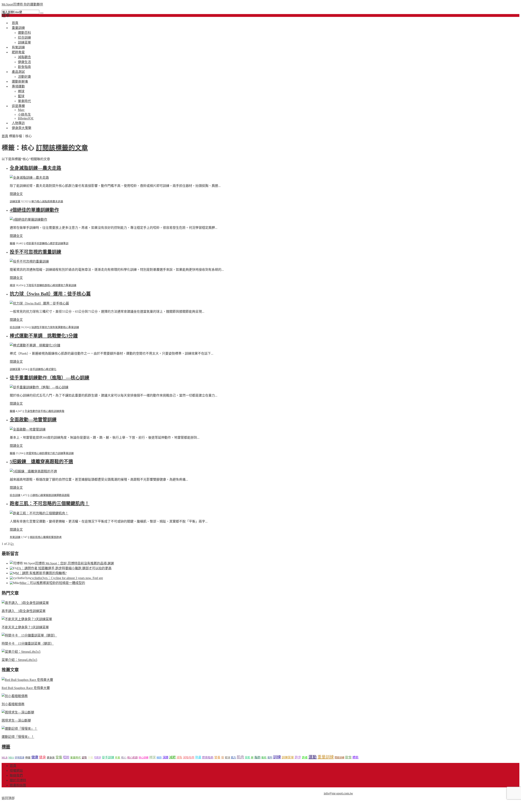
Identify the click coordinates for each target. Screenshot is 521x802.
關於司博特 (18, 780)
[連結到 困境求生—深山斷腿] (18, 712)
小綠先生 (24, 114)
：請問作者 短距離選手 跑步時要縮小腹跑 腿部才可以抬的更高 (64, 568)
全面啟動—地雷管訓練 (33, 419)
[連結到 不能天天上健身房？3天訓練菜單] (27, 619)
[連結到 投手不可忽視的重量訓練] (29, 261)
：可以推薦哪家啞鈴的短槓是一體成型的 (52, 583)
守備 (90, 757)
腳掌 (43, 495)
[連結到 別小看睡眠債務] (15, 696)
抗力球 (49, 327)
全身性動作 (31, 411)
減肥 (172, 757)
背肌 (247, 757)
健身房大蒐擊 (21, 128)
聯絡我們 (16, 775)
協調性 (35, 327)
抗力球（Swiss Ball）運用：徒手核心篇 (50, 293)
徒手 (40, 411)
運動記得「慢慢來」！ (18, 736)
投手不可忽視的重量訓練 (35, 251)
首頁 (5, 136)
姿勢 (84, 757)
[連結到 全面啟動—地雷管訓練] (28, 429)
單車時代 (75, 757)
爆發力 (62, 285)
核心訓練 (143, 757)
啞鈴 (28, 243)
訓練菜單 (15, 201)
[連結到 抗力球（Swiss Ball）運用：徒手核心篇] (39, 303)
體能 (355, 757)
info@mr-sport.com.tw (338, 793)
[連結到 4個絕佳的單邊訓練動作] (28, 219)
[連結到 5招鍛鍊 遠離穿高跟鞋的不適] (33, 471)
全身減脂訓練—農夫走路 (35, 168)
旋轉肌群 (42, 285)
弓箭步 (97, 757)
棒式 (48, 369)
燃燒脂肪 (207, 757)
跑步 (298, 757)
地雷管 (30, 453)
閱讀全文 (16, 194)
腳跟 (48, 495)
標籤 (6, 746)
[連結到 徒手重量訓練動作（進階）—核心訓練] (39, 387)
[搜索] (41, 13)
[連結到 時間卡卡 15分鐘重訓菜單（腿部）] (29, 635)
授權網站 (16, 770)
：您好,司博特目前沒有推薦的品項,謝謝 (74, 563)
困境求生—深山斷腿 (16, 720)
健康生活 (24, 62)
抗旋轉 (41, 243)
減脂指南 (188, 757)
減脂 (44, 201)
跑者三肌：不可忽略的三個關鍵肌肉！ (49, 503)
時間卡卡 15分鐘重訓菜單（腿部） (28, 643)
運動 (59, 495)
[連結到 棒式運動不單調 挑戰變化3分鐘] (35, 345)
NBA (11, 757)
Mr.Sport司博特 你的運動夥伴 (22, 4)
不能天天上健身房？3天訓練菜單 (25, 627)
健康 (34, 757)
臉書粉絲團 (18, 785)
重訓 (65, 243)
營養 (217, 757)
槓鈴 (42, 453)
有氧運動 (58, 327)
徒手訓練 (35, 369)
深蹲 (165, 757)
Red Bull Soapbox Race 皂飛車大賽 (26, 688)
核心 (39, 201)
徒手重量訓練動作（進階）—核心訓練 (49, 377)
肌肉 (240, 757)
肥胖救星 (18, 52)
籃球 (21, 96)
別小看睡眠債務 (13, 704)
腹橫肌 (47, 537)
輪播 (12, 243)
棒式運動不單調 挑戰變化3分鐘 (44, 335)
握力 (34, 201)
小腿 (32, 495)
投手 (34, 285)
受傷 (59, 757)
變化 (53, 369)
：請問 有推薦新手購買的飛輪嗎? (41, 573)
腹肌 (51, 411)
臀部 (53, 537)
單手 (34, 243)
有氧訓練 (15, 537)
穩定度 (54, 243)
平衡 (42, 327)
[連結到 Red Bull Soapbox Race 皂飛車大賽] (27, 679)
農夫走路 (58, 201)
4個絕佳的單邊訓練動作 (34, 210)
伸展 (28, 757)
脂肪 (257, 757)
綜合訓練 (24, 37)
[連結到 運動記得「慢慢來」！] (19, 728)
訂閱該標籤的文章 (62, 147)
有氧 (117, 757)
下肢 (28, 285)
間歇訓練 (339, 757)
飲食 (348, 757)
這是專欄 (18, 106)
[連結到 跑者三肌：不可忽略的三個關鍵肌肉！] (39, 513)
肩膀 (50, 201)
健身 (42, 757)
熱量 (198, 757)
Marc (21, 110)
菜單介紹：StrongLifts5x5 (19, 660)
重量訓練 (18, 28)
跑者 (59, 537)
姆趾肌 (34, 537)
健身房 (51, 757)
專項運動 (18, 86)
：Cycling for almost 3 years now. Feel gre (66, 578)
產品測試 (18, 71)
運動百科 (24, 32)
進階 (61, 411)
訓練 (60, 243)
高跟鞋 (66, 495)
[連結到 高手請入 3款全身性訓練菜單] (25, 603)
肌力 (55, 453)
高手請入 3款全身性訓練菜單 (24, 611)
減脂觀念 (24, 57)
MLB (5, 757)
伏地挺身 (19, 757)
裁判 (269, 757)
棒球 (21, 91)
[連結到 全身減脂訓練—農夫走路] (29, 177)
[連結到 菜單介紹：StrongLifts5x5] (21, 651)
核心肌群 (132, 757)
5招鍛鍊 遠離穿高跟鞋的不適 (41, 461)
